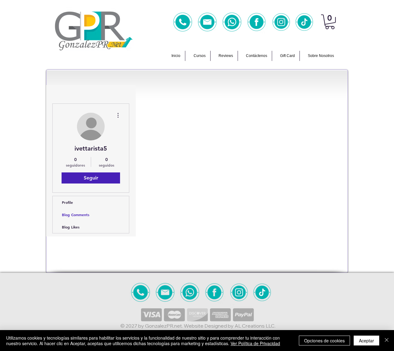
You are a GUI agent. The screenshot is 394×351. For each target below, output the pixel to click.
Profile (67, 202)
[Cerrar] (386, 340)
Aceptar (366, 340)
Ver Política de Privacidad (255, 343)
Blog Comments (75, 214)
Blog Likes (70, 226)
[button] (330, 21)
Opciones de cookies (324, 340)
